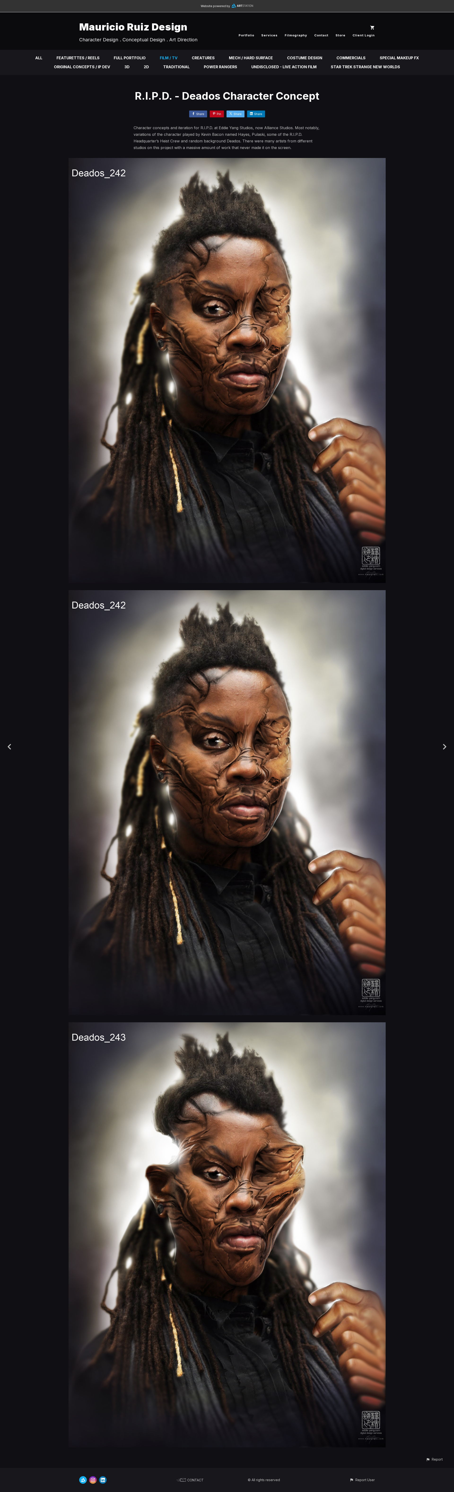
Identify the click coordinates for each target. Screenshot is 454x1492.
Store (340, 35)
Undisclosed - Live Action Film (284, 66)
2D (146, 66)
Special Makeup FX (399, 57)
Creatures (203, 57)
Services (269, 35)
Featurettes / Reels (78, 57)
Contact (321, 35)
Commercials (351, 57)
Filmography (296, 35)
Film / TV (169, 57)
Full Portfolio (130, 57)
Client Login (364, 35)
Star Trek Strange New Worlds (365, 66)
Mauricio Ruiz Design (133, 27)
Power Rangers (220, 66)
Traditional (176, 66)
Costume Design (304, 57)
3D (127, 66)
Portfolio (246, 35)
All (38, 57)
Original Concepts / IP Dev (82, 66)
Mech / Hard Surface (251, 57)
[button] (434, 1459)
